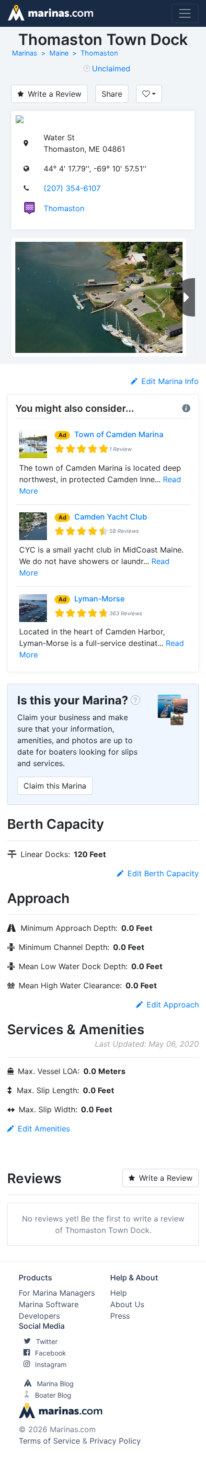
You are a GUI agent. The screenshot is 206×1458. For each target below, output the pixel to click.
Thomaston (99, 53)
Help (118, 1293)
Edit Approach (173, 1004)
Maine (59, 53)
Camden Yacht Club (110, 516)
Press (120, 1316)
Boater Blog (53, 1395)
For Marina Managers (57, 1293)
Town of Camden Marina (118, 434)
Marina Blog (55, 1383)
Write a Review (54, 94)
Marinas (24, 53)
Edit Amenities (44, 1128)
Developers (39, 1316)
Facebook (50, 1353)
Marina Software (49, 1304)
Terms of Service (49, 1441)
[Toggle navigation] (185, 13)
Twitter (46, 1341)
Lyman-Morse (99, 598)
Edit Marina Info (170, 381)
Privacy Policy (115, 1441)
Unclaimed (111, 68)
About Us (127, 1304)
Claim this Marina (54, 786)
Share (112, 94)
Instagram (51, 1364)
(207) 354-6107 (72, 188)
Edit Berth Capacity (163, 873)
